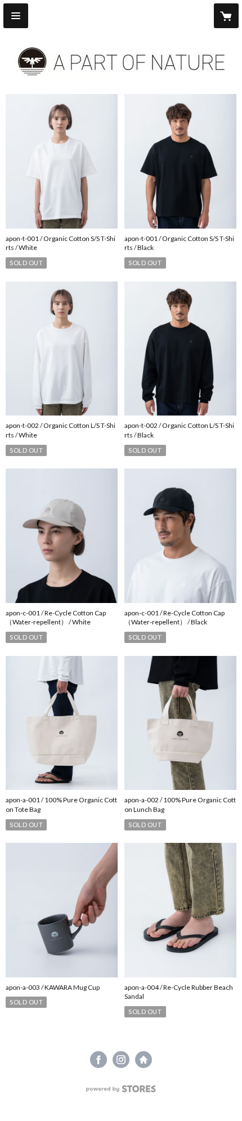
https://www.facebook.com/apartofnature (98, 1059)
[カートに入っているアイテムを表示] (226, 15)
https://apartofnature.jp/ (143, 1059)
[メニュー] (15, 15)
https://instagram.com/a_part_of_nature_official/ (121, 1059)
